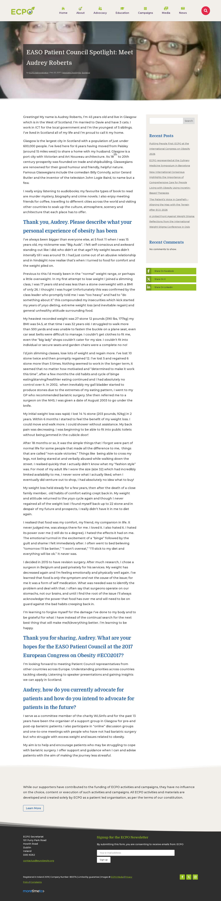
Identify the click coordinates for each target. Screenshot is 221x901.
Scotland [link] (86, 72)
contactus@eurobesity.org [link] (38, 860)
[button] (182, 877)
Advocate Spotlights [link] (71, 72)
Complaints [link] (36, 882)
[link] (23, 10)
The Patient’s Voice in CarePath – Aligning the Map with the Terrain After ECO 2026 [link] (169, 204)
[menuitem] (63, 10)
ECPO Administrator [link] (38, 72)
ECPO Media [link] (117, 877)
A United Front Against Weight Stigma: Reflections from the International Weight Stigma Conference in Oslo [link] (172, 221)
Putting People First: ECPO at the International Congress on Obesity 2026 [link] (169, 149)
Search (189, 120)
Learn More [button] (33, 808)
